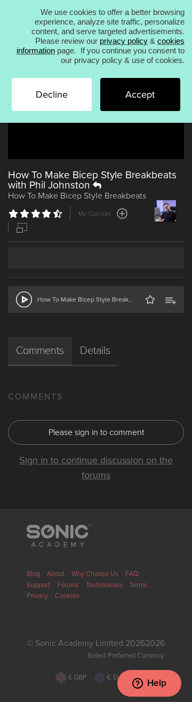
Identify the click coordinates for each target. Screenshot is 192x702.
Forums (68, 585)
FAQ (132, 574)
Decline (52, 94)
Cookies (67, 595)
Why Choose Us (94, 574)
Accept (140, 94)
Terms (138, 585)
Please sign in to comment (96, 432)
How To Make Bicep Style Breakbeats (91, 299)
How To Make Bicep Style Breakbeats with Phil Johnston (92, 180)
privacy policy (124, 40)
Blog (33, 574)
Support (38, 585)
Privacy (37, 595)
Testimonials (104, 585)
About (56, 574)
